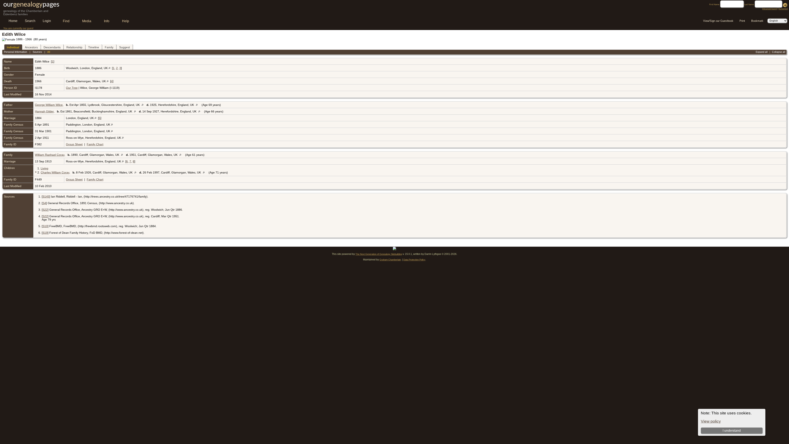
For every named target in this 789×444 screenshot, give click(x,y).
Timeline (93, 47)
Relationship (74, 47)
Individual (13, 47)
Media (86, 21)
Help (125, 21)
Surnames (783, 9)
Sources (37, 52)
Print (742, 20)
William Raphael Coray (49, 154)
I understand (732, 430)
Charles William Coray (55, 172)
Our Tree (72, 87)
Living (44, 168)
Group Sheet (74, 144)
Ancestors (31, 47)
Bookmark (757, 20)
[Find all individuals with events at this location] (109, 68)
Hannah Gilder (44, 111)
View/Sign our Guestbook (718, 20)
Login (47, 21)
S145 (46, 196)
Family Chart (95, 144)
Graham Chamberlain (390, 259)
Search (30, 21)
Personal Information (15, 52)
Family (109, 47)
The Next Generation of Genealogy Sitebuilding (378, 254)
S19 (45, 232)
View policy (711, 421)
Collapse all (778, 52)
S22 (45, 209)
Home (13, 21)
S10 (45, 226)
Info (106, 21)
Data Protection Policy (414, 259)
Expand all (762, 52)
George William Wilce (49, 104)
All (48, 52)
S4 (44, 203)
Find (66, 21)
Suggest (124, 47)
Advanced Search (770, 9)
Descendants (52, 47)
